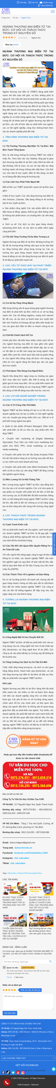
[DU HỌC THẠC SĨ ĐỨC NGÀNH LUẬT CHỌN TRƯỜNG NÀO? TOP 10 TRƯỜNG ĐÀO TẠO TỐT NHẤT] (15, 889)
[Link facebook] (3, 1072)
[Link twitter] (13, 1072)
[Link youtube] (18, 1072)
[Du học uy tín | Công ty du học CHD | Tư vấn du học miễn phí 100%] (5, 11)
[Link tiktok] (8, 1072)
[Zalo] (53, 1069)
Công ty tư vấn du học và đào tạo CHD (30, 1070)
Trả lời (9, 977)
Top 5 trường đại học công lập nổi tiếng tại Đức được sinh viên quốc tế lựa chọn (40, 931)
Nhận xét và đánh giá (12, 985)
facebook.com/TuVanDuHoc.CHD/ (31, 853)
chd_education (21, 858)
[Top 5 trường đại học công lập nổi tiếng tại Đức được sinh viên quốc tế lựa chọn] (41, 920)
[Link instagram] (23, 1072)
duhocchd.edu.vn (23, 848)
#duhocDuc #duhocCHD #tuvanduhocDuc (25, 873)
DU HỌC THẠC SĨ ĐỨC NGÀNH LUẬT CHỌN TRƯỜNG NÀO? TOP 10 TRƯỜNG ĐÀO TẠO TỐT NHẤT (14, 902)
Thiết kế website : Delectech (28, 1085)
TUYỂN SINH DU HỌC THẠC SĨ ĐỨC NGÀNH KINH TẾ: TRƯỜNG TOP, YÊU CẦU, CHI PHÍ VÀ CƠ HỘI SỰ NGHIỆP (14, 933)
